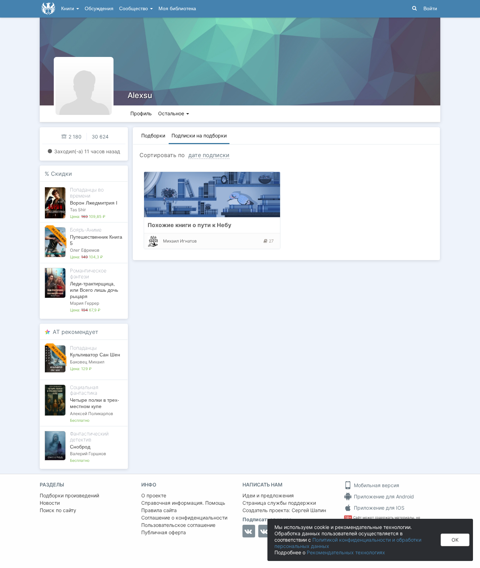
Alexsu (140, 95)
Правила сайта (159, 510)
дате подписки (208, 155)
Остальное (172, 113)
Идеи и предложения (268, 495)
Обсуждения (99, 8)
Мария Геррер (84, 303)
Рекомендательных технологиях (346, 552)
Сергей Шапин (309, 510)
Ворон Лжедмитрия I (93, 203)
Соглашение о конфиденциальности (184, 518)
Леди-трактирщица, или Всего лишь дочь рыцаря (94, 290)
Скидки (61, 173)
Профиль (141, 113)
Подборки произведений (69, 495)
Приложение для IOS (378, 508)
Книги (68, 8)
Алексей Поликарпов (91, 413)
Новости (50, 503)
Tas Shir (78, 209)
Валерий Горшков (88, 453)
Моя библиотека (177, 8)
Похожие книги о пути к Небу (189, 224)
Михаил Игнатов (180, 241)
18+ (348, 517)
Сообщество (134, 8)
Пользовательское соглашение (178, 525)
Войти (430, 8)
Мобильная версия (375, 485)
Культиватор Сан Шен (95, 354)
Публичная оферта (163, 532)
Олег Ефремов (84, 250)
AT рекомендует (75, 331)
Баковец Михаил (87, 361)
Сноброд (80, 447)
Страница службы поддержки (279, 503)
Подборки (153, 135)
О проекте (153, 495)
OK (455, 540)
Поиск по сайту (58, 510)
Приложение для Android (383, 496)
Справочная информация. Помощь (183, 503)
